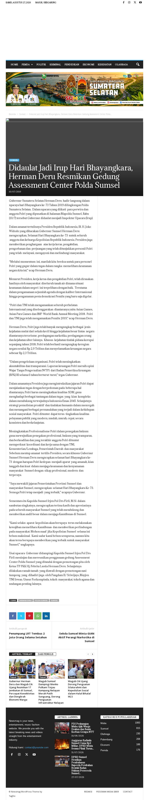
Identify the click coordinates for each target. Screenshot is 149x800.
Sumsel (22, 114)
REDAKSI (88, 791)
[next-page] (92, 654)
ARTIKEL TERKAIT (22, 654)
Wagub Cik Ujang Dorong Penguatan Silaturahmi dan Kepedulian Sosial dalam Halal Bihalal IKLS (79, 689)
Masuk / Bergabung (45, 2)
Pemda (26, 64)
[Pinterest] (29, 615)
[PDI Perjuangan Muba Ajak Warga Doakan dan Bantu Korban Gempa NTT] (62, 727)
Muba (103, 723)
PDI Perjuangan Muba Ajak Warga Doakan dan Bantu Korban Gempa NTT (82, 727)
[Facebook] (123, 2)
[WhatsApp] (37, 615)
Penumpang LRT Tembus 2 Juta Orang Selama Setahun (28, 635)
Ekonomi (88, 64)
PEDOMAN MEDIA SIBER (107, 791)
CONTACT (127, 791)
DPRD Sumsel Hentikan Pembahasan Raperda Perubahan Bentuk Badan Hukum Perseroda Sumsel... (82, 765)
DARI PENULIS (45, 654)
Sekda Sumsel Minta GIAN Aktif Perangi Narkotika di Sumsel (76, 637)
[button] (138, 65)
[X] (135, 2)
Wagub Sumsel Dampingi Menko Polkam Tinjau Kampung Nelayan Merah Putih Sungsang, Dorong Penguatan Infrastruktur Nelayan (51, 692)
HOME (14, 64)
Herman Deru (25, 600)
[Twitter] (21, 615)
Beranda (12, 114)
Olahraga (121, 64)
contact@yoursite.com (37, 747)
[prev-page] (88, 654)
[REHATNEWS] (74, 32)
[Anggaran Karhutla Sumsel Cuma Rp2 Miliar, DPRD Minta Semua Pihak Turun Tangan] (62, 744)
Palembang (106, 739)
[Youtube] (140, 2)
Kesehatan (104, 64)
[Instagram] (129, 2)
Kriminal (55, 64)
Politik (41, 64)
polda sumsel (41, 600)
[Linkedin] (46, 615)
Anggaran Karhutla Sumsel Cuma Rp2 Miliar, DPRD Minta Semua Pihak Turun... (82, 744)
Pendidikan (72, 64)
